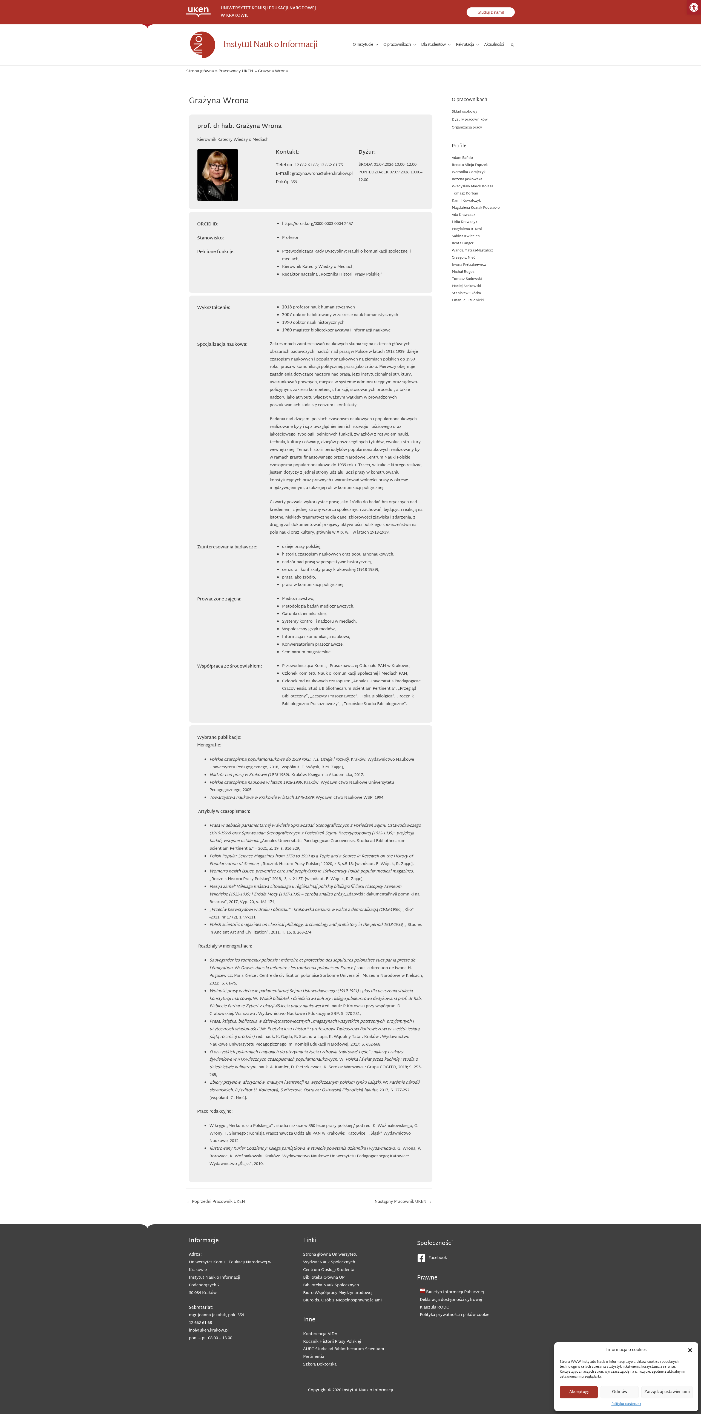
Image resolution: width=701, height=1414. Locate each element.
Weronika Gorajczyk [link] (468, 172)
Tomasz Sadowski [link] (467, 279)
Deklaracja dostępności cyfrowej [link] (451, 1300)
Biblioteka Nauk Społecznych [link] (331, 1285)
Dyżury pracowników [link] (470, 119)
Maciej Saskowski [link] (466, 286)
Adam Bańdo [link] (462, 158)
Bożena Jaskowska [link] (467, 179)
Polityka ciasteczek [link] (626, 1404)
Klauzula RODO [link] (435, 1307)
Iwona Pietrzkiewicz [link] (469, 265)
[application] (375, 45)
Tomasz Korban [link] (465, 193)
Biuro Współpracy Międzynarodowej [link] (337, 1293)
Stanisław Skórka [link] (466, 293)
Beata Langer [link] (462, 243)
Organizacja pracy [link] (467, 127)
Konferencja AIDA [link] (320, 1334)
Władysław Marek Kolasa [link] (472, 186)
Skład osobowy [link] (464, 111)
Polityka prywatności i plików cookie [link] (454, 1315)
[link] (694, 7)
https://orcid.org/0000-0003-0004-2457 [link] (317, 224)
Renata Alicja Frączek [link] (470, 165)
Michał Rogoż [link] (463, 272)
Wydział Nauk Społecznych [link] (329, 1262)
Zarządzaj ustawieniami (667, 1392)
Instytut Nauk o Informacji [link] (270, 45)
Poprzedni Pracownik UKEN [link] (216, 1202)
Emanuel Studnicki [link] (468, 300)
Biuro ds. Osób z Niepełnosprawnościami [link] (342, 1300)
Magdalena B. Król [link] (467, 229)
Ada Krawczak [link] (463, 215)
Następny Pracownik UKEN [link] (403, 1202)
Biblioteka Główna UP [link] (323, 1277)
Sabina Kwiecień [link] (466, 236)
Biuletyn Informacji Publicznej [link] (455, 1292)
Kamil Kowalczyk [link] (466, 200)
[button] (690, 1350)
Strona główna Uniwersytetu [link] (330, 1254)
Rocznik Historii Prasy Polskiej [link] (332, 1342)
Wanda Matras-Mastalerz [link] (472, 250)
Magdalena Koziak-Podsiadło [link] (476, 208)
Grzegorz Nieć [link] (463, 257)
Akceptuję (578, 1392)
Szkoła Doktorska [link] (320, 1364)
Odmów (619, 1392)
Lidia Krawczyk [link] (464, 222)
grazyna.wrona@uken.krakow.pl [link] (322, 174)
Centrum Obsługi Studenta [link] (328, 1270)
